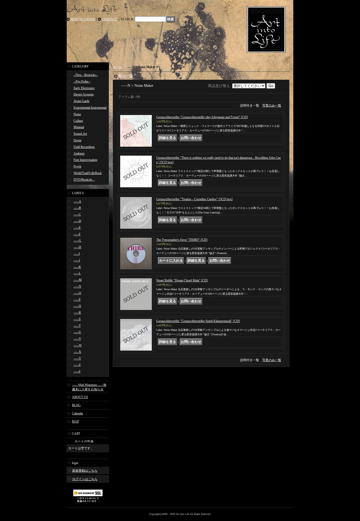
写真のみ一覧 (271, 105)
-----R (77, 312)
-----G (77, 240)
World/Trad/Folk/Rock (88, 173)
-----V (77, 339)
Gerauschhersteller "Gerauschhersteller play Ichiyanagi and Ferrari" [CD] (202, 117)
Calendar (77, 413)
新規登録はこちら (85, 470)
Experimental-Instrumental (90, 107)
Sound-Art (80, 134)
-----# (77, 371)
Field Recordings (84, 147)
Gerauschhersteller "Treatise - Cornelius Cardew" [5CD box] (194, 199)
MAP (75, 421)
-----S (77, 319)
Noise (77, 114)
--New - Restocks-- (86, 75)
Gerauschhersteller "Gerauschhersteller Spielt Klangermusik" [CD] (198, 321)
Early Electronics (84, 88)
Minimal (79, 127)
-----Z (77, 365)
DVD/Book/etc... (84, 179)
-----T (77, 326)
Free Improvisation (85, 160)
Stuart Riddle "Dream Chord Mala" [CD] (182, 280)
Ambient (79, 153)
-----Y (77, 358)
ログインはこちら (85, 479)
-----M (78, 280)
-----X (77, 352)
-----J (77, 260)
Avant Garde (81, 101)
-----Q (77, 306)
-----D (77, 221)
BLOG (76, 405)
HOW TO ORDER (83, 19)
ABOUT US (80, 397)
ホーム (117, 67)
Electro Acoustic (84, 94)
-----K (77, 267)
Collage (78, 121)
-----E (77, 228)
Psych (77, 166)
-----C (77, 214)
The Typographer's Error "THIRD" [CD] (181, 240)
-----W (78, 345)
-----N (77, 286)
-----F (77, 234)
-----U (77, 332)
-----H (77, 247)
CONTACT (109, 19)
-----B (77, 208)
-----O (77, 293)
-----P (77, 300)
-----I (77, 254)
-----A (77, 201)
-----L (77, 273)
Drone (77, 140)
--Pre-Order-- (82, 81)
